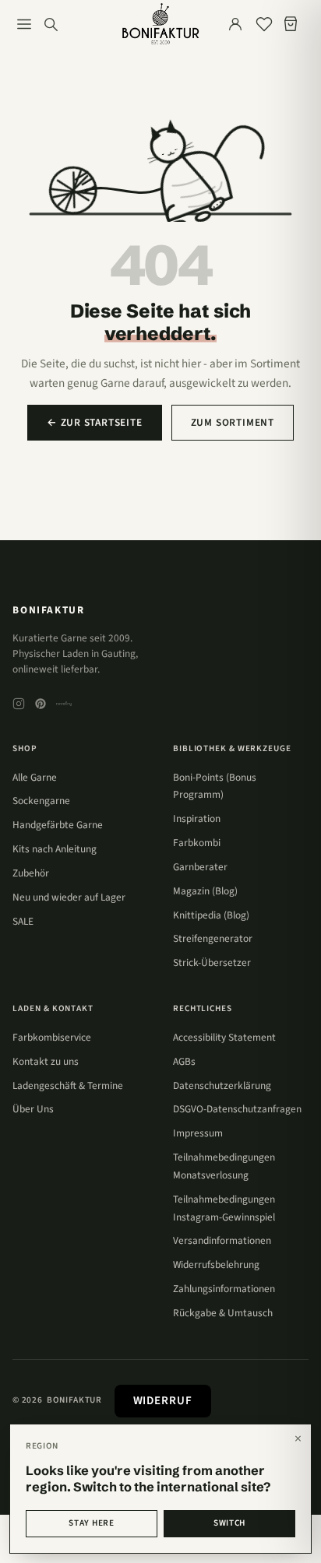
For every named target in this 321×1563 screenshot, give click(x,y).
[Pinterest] (40, 703)
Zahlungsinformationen (224, 1288)
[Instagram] (18, 703)
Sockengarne (41, 800)
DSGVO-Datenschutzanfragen (237, 1108)
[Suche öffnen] (50, 24)
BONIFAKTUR (48, 609)
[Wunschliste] (264, 24)
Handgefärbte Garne (57, 824)
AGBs (184, 1061)
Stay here (91, 1523)
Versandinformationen (222, 1240)
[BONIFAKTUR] (160, 24)
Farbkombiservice (51, 1037)
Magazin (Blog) (205, 890)
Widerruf (162, 1401)
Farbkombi (196, 842)
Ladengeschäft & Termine (67, 1085)
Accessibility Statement (224, 1037)
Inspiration (196, 818)
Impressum (198, 1133)
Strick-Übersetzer (212, 962)
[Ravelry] (64, 703)
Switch (229, 1523)
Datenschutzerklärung (222, 1085)
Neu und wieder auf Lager (68, 897)
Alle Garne (34, 777)
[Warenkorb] (294, 24)
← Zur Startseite (95, 422)
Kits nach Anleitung (54, 848)
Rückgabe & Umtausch (223, 1312)
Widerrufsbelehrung (216, 1264)
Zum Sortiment (232, 422)
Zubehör (30, 873)
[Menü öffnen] (24, 24)
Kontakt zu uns (45, 1061)
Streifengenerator (212, 938)
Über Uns (33, 1108)
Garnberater (200, 866)
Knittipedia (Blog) (211, 915)
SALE (23, 921)
